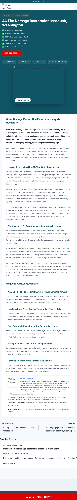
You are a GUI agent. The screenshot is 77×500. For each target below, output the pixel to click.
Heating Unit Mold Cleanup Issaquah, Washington (18, 427)
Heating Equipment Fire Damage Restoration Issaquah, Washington (60, 427)
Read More (9, 463)
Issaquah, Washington (12, 445)
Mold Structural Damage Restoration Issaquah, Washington (31, 449)
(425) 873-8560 (38, 2)
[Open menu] (72, 7)
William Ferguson (11, 453)
